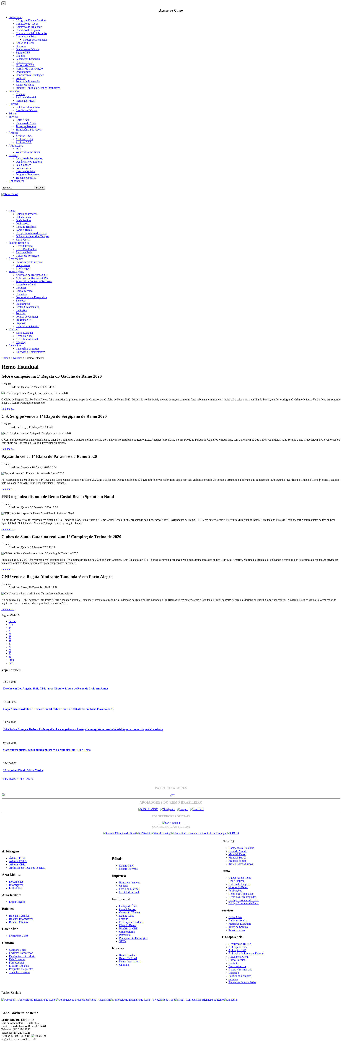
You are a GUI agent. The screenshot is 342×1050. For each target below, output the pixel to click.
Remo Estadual (24, 332)
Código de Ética (128, 906)
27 (10, 637)
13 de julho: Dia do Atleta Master (23, 770)
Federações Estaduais (28, 58)
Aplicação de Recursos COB (32, 274)
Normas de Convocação (29, 68)
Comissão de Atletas (27, 23)
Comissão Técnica (129, 912)
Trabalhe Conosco (26, 177)
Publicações (22, 223)
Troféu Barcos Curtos (241, 863)
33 (10, 656)
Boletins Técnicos (19, 915)
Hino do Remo (24, 62)
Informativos (16, 884)
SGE (18, 148)
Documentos (23, 265)
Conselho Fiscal (25, 42)
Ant (11, 624)
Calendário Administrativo (30, 351)
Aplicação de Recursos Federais (27, 867)
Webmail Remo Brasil (28, 152)
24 (10, 627)
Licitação (234, 972)
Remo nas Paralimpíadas (242, 896)
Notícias (13, 329)
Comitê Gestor (127, 909)
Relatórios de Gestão (27, 326)
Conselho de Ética (26, 36)
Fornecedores (23, 168)
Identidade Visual (25, 100)
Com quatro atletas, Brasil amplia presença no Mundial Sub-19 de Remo (47, 749)
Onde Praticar (23, 220)
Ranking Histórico (26, 226)
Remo (12, 210)
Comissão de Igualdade (29, 26)
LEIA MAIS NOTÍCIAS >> (17, 778)
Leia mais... (7, 408)
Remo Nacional (24, 335)
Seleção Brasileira (19, 242)
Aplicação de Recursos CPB (32, 278)
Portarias (20, 313)
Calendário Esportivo (28, 348)
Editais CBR (126, 865)
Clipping (20, 342)
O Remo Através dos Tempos (32, 236)
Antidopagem (16, 180)
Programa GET (24, 319)
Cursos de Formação (27, 255)
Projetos (20, 323)
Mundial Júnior (237, 854)
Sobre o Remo (24, 229)
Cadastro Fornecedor (21, 952)
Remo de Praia (24, 252)
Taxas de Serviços (26, 126)
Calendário (15, 345)
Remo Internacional (27, 339)
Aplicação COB (238, 947)
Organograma (23, 71)
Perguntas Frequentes (28, 174)
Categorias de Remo (240, 877)
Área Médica (16, 258)
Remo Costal (23, 239)
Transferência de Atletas (29, 129)
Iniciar (12, 621)
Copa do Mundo (238, 851)
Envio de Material (26, 97)
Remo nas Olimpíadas (241, 893)
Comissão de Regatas (28, 30)
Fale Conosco (23, 164)
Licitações (21, 310)
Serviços (13, 116)
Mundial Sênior (237, 860)
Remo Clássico (24, 245)
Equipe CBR (23, 52)
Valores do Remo (238, 887)
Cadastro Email (17, 949)
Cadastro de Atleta (26, 123)
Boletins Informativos (28, 107)
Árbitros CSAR (24, 139)
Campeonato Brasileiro (241, 847)
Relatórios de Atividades (242, 982)
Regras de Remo (25, 84)
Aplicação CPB (237, 950)
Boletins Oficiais (18, 922)
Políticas (20, 78)
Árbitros (13, 132)
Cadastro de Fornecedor (29, 158)
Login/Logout (17, 901)
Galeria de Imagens (26, 213)
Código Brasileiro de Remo (31, 233)
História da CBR (25, 65)
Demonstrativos (237, 966)
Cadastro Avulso (238, 920)
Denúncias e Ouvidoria (29, 161)
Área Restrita (16, 145)
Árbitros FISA (24, 135)
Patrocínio (125, 934)
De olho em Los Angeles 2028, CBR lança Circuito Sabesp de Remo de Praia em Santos (55, 688)
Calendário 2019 (18, 935)
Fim (11, 663)
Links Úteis (15, 888)
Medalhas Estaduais (240, 923)
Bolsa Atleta (22, 119)
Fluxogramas (23, 303)
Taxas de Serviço (238, 926)
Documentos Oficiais (27, 49)
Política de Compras (27, 316)
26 (10, 634)
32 (10, 653)
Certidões (21, 287)
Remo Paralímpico (26, 249)
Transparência (16, 271)
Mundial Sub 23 (238, 857)
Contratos (21, 294)
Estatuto (20, 55)
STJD (122, 941)
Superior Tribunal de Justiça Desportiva (38, 87)
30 (10, 646)
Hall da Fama (23, 217)
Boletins (13, 103)
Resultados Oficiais (26, 110)
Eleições (20, 300)
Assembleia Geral (26, 284)
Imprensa (14, 91)
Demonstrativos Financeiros (31, 297)
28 (10, 640)
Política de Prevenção (28, 81)
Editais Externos (128, 868)
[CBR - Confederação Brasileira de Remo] (9, 194)
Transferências (237, 930)
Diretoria (21, 46)
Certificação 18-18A (240, 943)
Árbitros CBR (24, 142)
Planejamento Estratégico (30, 74)
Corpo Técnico (24, 290)
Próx (11, 659)
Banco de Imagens (129, 882)
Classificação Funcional (29, 262)
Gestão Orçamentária (27, 306)
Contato (20, 94)
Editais (12, 113)
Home (4, 357)
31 (10, 650)
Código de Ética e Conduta (31, 20)
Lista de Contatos (25, 171)
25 (10, 630)
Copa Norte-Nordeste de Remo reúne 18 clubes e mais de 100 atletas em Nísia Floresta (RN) (58, 709)
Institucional (15, 17)
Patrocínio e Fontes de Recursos (34, 281)
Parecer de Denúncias (35, 39)
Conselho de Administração (31, 33)
